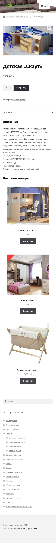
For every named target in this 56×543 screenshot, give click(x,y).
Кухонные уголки (12, 477)
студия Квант (30, 528)
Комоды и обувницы (13, 455)
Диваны (9, 434)
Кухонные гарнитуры (14, 472)
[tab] (28, 112)
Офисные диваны (13, 489)
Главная (9, 17)
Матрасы (9, 481)
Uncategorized (11, 421)
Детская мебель (21, 17)
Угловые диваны (15, 451)
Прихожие (10, 494)
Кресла (8, 464)
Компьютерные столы (14, 459)
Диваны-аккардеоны (17, 438)
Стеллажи (10, 502)
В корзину (21, 87)
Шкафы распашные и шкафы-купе (19, 507)
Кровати (9, 468)
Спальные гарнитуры (14, 498)
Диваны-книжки (15, 446)
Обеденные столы (13, 485)
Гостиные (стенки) (13, 425)
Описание (7, 112)
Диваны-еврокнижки (17, 442)
